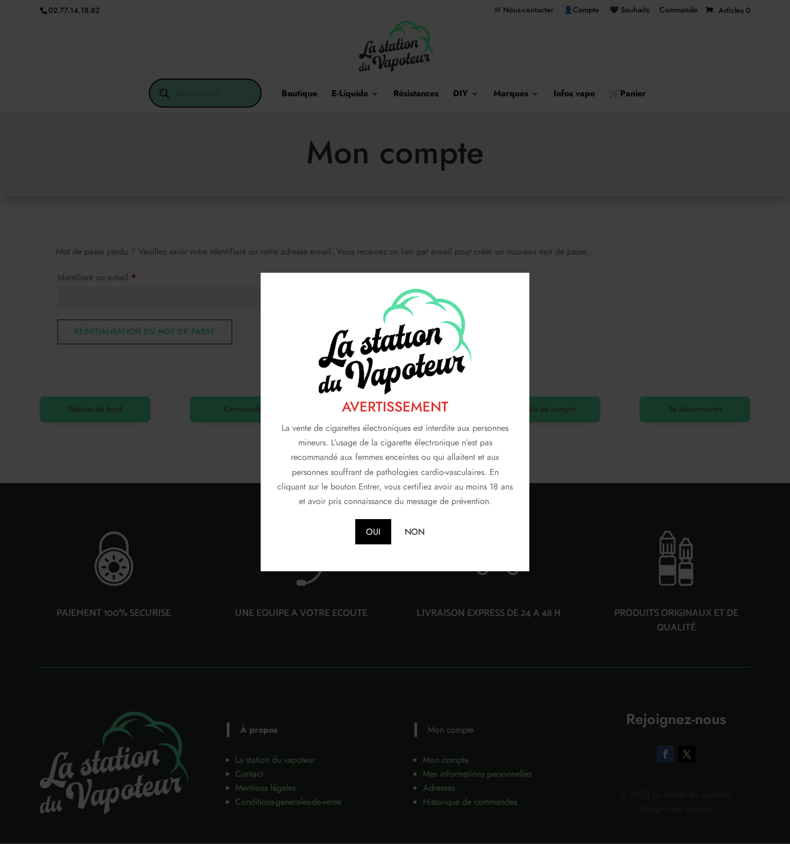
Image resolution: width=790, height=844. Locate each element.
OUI (373, 532)
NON (415, 532)
